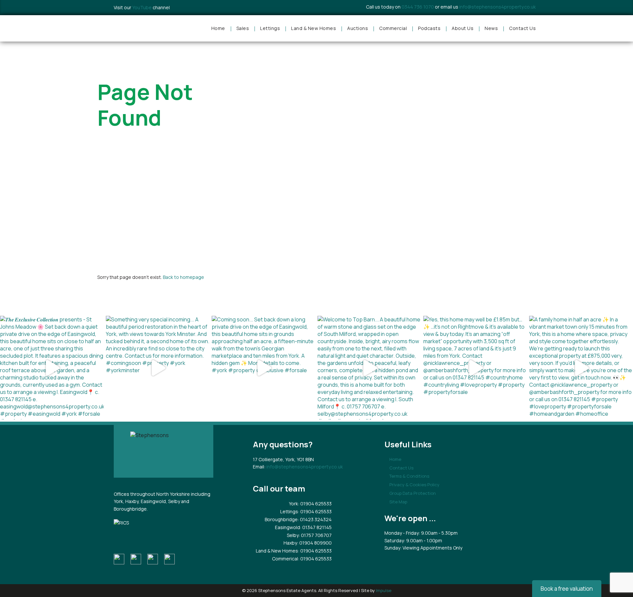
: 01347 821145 (316, 527)
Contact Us (522, 28)
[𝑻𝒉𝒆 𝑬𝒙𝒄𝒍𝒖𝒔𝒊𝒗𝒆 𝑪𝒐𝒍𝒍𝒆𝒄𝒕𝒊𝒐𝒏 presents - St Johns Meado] (52, 368)
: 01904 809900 (314, 543)
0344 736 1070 (418, 7)
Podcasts (429, 28)
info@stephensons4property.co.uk (497, 7)
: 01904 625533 (315, 503)
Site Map (398, 502)
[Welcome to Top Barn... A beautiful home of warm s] (369, 368)
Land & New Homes (313, 28)
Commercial (393, 28)
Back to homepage (183, 277)
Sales (242, 28)
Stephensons (141, 28)
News (491, 28)
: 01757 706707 (315, 535)
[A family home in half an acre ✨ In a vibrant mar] (581, 368)
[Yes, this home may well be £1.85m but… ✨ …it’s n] (475, 368)
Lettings (270, 28)
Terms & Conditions (409, 476)
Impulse (383, 590)
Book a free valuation (567, 588)
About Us (462, 28)
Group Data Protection (412, 493)
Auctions (357, 28)
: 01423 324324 (315, 519)
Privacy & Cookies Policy (414, 485)
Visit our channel (142, 7)
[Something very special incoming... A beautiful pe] (158, 368)
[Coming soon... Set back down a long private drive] (264, 368)
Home (218, 28)
